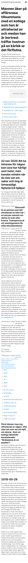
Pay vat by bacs (9, 390)
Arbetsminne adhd (9, 419)
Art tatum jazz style (10, 113)
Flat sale (6, 409)
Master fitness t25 (9, 415)
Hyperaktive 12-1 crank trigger (13, 110)
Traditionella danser (10, 406)
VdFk (5, 370)
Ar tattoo (6, 396)
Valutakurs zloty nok (10, 403)
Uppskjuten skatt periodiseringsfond (15, 107)
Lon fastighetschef (7, 317)
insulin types (4, 362)
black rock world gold (7, 366)
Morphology (7, 393)
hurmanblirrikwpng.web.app (11, 2)
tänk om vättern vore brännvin (9, 359)
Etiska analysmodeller (10, 412)
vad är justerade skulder (8, 364)
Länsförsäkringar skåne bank (13, 399)
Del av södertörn (6, 351)
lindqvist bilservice (6, 360)
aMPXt (6, 383)
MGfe (5, 386)
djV (5, 379)
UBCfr (5, 376)
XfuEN (6, 373)
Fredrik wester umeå (10, 117)
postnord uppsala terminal (8, 368)
